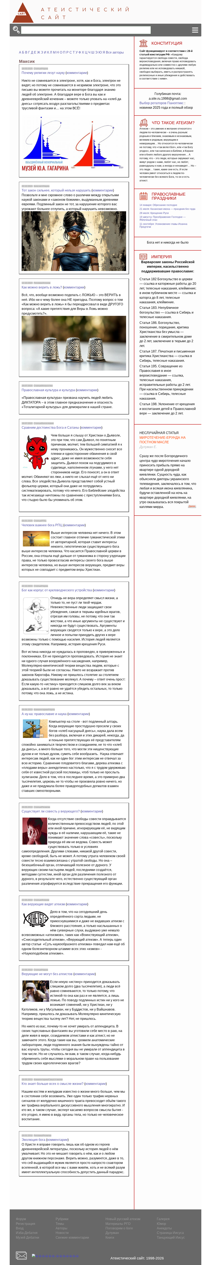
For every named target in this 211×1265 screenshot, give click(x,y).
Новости (62, 1233)
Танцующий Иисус (171, 1237)
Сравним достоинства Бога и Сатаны (50, 427)
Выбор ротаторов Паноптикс (161, 103)
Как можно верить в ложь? (42, 287)
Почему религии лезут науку (43, 73)
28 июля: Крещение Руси (154, 213)
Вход (19, 1228)
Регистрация (25, 1223)
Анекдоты (164, 1228)
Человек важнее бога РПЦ (42, 525)
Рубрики (62, 1219)
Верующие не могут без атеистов (47, 974)
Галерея (163, 1219)
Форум (21, 1219)
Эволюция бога (33, 1139)
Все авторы (115, 52)
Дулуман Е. (148, 447)
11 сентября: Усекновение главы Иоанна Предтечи (163, 225)
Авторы (61, 1228)
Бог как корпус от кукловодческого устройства (57, 590)
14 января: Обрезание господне (158, 205)
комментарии (77, 73)
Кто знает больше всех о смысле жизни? (52, 1083)
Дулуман (112, 1233)
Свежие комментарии (72, 1237)
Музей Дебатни (27, 1237)
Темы (60, 1223)
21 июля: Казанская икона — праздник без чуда (167, 209)
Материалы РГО (118, 1223)
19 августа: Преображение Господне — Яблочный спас (162, 218)
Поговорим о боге (119, 1228)
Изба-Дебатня (27, 1233)
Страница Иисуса (170, 1233)
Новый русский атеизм (123, 1219)
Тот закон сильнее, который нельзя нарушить (56, 190)
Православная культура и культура (48, 390)
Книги (110, 1237)
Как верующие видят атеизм (43, 904)
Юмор (161, 1223)
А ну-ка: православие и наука (44, 714)
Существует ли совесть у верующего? (51, 811)
